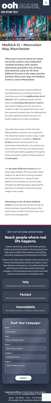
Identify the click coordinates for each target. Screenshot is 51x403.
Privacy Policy (37, 398)
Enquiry (8, 361)
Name (7, 328)
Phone (8, 344)
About (11, 398)
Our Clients (20, 398)
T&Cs (28, 398)
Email (7, 336)
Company (9, 353)
